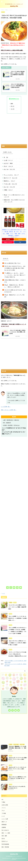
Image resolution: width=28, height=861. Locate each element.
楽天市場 (8, 239)
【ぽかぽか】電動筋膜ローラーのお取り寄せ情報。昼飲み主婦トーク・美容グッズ (17, 748)
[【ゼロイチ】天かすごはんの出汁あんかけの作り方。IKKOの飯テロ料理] (17, 587)
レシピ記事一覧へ (5, 406)
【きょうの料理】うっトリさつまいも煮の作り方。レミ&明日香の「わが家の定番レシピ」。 (17, 618)
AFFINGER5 (14, 859)
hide (17, 98)
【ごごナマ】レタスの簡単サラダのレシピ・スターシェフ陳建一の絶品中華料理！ (17, 607)
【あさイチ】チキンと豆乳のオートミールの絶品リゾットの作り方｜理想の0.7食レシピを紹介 (17, 642)
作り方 (12, 106)
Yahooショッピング (8, 242)
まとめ (12, 109)
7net (20, 242)
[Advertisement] (14, 129)
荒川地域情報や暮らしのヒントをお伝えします (14, 856)
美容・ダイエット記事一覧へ (8, 410)
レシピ (3, 593)
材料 (11, 103)
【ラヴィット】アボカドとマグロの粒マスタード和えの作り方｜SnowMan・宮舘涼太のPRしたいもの (17, 654)
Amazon (20, 239)
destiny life (14, 6)
